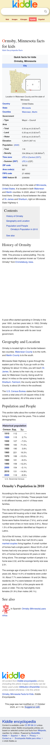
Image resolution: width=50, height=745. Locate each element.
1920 (6, 437)
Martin (34, 111)
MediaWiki (35, 733)
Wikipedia (42, 730)
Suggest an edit (32, 706)
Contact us (6, 738)
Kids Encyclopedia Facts (12, 50)
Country (6, 103)
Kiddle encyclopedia (27, 680)
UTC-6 (24, 157)
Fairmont (16, 381)
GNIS (5, 177)
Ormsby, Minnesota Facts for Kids (18, 694)
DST (15, 161)
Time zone (7, 157)
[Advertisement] (25, 29)
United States (8, 188)
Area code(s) (8, 169)
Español (41, 19)
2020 (16, 144)
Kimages (23, 19)
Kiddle (4, 735)
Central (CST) (35, 157)
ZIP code (7, 165)
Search (45, 11)
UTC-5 (24, 161)
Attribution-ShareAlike (29, 686)
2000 (6, 467)
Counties (7, 111)
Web (7, 19)
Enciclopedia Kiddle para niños (28, 738)
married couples (9, 543)
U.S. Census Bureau (16, 391)
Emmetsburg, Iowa (24, 261)
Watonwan (26, 111)
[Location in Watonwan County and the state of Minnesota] (25, 81)
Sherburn (22, 199)
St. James (9, 199)
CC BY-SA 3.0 (30, 725)
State (5, 107)
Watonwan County (23, 351)
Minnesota (26, 107)
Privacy (33, 735)
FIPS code (7, 173)
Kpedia (32, 19)
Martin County (12, 355)
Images (14, 19)
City (25, 65)
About (23, 735)
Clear (40, 11)
